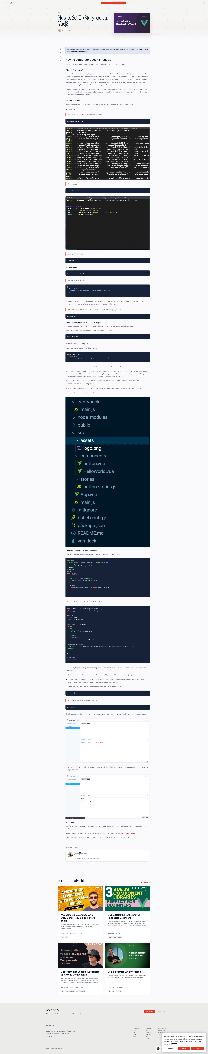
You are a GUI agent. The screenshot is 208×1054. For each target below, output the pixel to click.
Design (134, 1030)
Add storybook (71, 267)
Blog (147, 1030)
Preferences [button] (170, 1044)
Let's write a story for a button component (81, 551)
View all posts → (145, 882)
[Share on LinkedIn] (60, 60)
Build (134, 1032)
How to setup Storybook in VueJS (88, 60)
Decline (184, 1048)
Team (147, 1036)
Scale (134, 1034)
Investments (148, 1034)
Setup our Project (73, 100)
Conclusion (69, 823)
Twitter (123, 837)
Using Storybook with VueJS (128, 833)
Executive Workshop (119, 3)
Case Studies (149, 1028)
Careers (148, 1038)
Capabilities (85, 3)
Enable (134, 1036)
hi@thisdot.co (161, 1011)
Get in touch (107, 3)
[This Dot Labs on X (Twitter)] (51, 1036)
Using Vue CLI (70, 109)
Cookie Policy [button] (174, 1043)
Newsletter (148, 1032)
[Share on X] (60, 56)
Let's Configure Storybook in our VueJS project (83, 323)
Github (130, 837)
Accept (197, 1048)
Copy (147, 120)
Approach (92, 3)
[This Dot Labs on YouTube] (49, 1036)
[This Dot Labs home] (7, 3)
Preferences (171, 1048)
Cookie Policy (161, 1032)
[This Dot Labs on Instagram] (54, 1036)
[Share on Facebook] (60, 52)
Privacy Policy (161, 1030)
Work (97, 3)
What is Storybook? (74, 70)
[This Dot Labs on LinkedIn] (46, 1036)
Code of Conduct (162, 1028)
